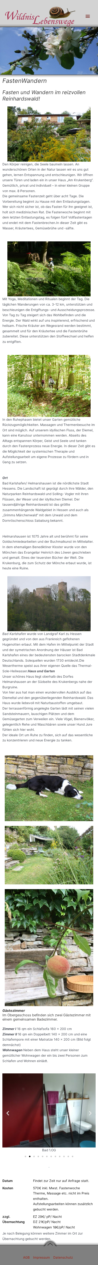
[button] (8, 1113)
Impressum (42, 1257)
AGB (27, 1257)
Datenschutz (63, 1257)
